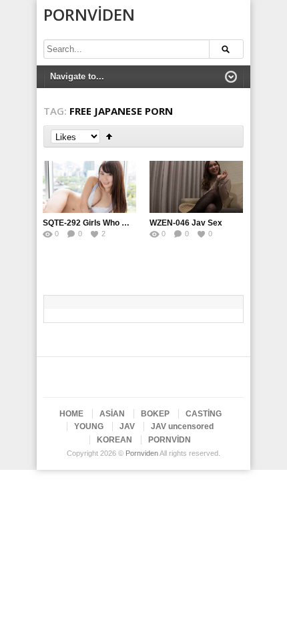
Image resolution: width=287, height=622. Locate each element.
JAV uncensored (182, 426)
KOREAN (114, 439)
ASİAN (112, 413)
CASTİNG (204, 413)
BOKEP (155, 413)
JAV (127, 426)
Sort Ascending (109, 136)
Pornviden (89, 14)
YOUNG (88, 426)
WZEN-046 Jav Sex (186, 223)
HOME (71, 413)
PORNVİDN (169, 439)
